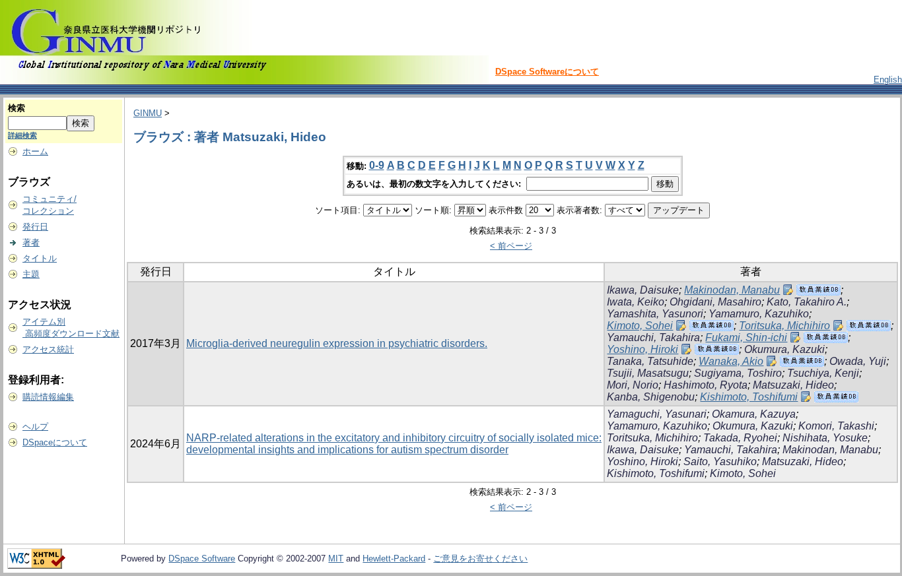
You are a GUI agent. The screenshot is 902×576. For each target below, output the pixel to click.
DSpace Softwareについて (547, 72)
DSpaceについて (54, 442)
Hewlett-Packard (394, 558)
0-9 (376, 165)
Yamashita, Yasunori (655, 313)
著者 (31, 242)
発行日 (35, 227)
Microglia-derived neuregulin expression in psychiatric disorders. (336, 343)
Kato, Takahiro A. (807, 301)
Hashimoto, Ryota (705, 385)
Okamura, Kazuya (754, 414)
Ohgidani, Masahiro (715, 301)
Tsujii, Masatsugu (648, 373)
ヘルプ (35, 427)
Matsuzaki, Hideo (793, 385)
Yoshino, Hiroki (642, 349)
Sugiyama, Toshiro (738, 373)
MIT (335, 558)
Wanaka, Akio (731, 361)
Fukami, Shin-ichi (746, 337)
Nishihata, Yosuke (825, 437)
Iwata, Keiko (635, 301)
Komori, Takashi (836, 426)
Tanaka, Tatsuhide (650, 361)
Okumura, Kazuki (784, 349)
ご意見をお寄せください (480, 558)
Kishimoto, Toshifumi (749, 396)
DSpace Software (201, 558)
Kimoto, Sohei (640, 325)
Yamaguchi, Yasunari (657, 414)
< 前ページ (511, 246)
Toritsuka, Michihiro (784, 325)
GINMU (147, 113)
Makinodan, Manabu (732, 290)
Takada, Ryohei (740, 437)
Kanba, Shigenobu (651, 396)
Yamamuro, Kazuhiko (759, 313)
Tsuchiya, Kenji (823, 373)
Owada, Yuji (857, 361)
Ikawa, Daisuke (643, 290)
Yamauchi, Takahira (653, 337)
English (888, 79)
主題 (31, 274)
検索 (16, 108)
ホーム (35, 151)
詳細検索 (22, 135)
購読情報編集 (48, 397)
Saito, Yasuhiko (720, 461)
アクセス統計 (48, 349)
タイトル (39, 258)
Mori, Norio (632, 385)
